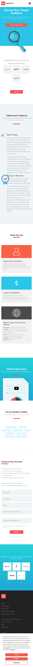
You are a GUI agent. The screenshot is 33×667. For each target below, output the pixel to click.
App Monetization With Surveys (11, 619)
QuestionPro (21, 433)
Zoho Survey (9, 436)
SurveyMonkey (11, 427)
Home (3, 604)
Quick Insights (5, 606)
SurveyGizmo (7, 430)
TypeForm (22, 427)
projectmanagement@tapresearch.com (14, 485)
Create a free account (16, 25)
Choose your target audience (12, 471)
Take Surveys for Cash (8, 614)
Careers (3, 632)
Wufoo (27, 430)
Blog (2, 625)
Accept (16, 654)
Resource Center (6, 622)
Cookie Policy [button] (7, 647)
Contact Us (4, 627)
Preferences (16, 662)
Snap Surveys (22, 436)
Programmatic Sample (8, 611)
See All (16, 92)
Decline (16, 658)
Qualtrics (18, 430)
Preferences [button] (12, 649)
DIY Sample (4, 609)
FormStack (10, 433)
